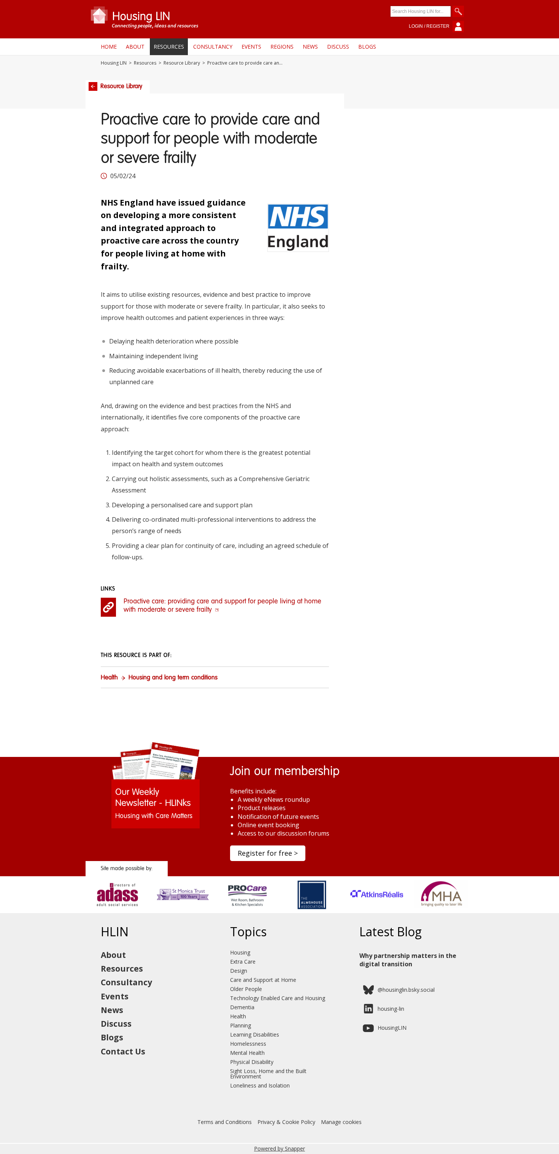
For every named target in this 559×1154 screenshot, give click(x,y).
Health (109, 678)
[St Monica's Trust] (182, 910)
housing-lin (391, 1008)
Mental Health (247, 1052)
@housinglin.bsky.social (406, 989)
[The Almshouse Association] (312, 910)
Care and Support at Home (263, 979)
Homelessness (248, 1043)
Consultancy (212, 46)
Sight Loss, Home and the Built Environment (268, 1073)
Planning (240, 1025)
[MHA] (441, 910)
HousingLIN (392, 1027)
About (135, 46)
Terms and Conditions (224, 1122)
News (310, 46)
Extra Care (243, 961)
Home (109, 46)
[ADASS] (118, 910)
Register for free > (268, 853)
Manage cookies (341, 1122)
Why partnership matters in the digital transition (407, 959)
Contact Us (123, 1051)
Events (251, 46)
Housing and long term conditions (173, 678)
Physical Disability (251, 1061)
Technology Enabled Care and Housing (277, 998)
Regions (282, 46)
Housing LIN (114, 63)
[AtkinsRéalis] (376, 910)
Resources (169, 46)
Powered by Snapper (279, 1148)
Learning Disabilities (254, 1034)
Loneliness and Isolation (260, 1085)
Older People (246, 989)
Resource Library (182, 63)
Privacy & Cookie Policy (286, 1122)
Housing (240, 952)
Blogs (367, 46)
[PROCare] (247, 910)
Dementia (242, 1007)
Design (238, 970)
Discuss (338, 46)
